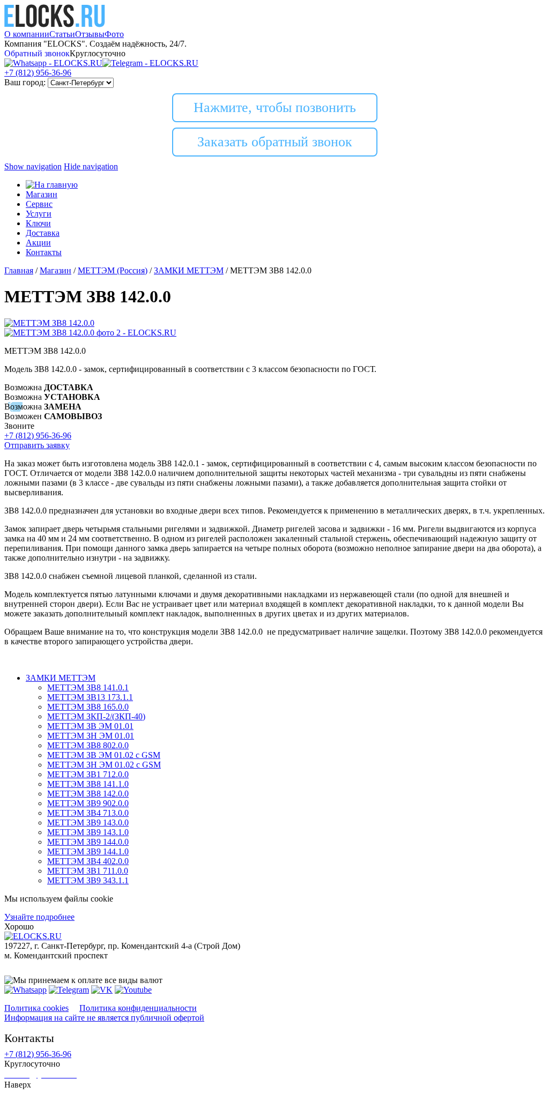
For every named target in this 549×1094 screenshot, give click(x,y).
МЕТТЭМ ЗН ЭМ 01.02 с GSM (104, 764)
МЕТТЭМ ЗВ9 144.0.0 (88, 841)
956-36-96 (37, 72)
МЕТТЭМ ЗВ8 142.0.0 (88, 793)
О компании (26, 34)
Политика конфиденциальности (138, 1008)
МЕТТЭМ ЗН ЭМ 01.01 (90, 735)
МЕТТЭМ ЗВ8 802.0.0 (88, 745)
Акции (38, 242)
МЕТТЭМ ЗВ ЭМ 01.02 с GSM (103, 755)
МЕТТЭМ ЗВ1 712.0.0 (88, 774)
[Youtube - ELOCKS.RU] (133, 989)
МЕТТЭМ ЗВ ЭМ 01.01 (90, 726)
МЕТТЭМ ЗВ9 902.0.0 (88, 803)
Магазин (41, 194)
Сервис (39, 204)
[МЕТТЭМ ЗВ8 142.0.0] (49, 323)
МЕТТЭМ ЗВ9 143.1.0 (88, 832)
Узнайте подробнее (39, 916)
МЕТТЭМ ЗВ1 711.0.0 (87, 870)
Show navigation (33, 166)
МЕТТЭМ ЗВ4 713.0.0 (88, 812)
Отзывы (90, 34)
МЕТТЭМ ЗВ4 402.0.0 (88, 861)
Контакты (44, 252)
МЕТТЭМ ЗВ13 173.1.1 (90, 697)
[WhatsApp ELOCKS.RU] (53, 63)
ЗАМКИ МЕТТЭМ (60, 677)
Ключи (38, 223)
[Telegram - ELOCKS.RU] (69, 989)
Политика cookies (36, 1008)
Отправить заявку (37, 445)
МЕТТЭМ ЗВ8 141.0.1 (88, 687)
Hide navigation (91, 166)
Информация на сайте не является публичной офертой (104, 1017)
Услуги (38, 213)
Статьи (62, 34)
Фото (114, 34)
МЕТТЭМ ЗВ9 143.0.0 (88, 822)
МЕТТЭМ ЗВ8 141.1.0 (88, 783)
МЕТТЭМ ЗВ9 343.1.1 (88, 880)
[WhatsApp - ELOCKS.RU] (25, 989)
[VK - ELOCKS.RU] (102, 989)
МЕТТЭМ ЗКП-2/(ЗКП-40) (96, 716)
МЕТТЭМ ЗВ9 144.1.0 (88, 851)
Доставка (43, 232)
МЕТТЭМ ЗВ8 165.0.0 (88, 706)
